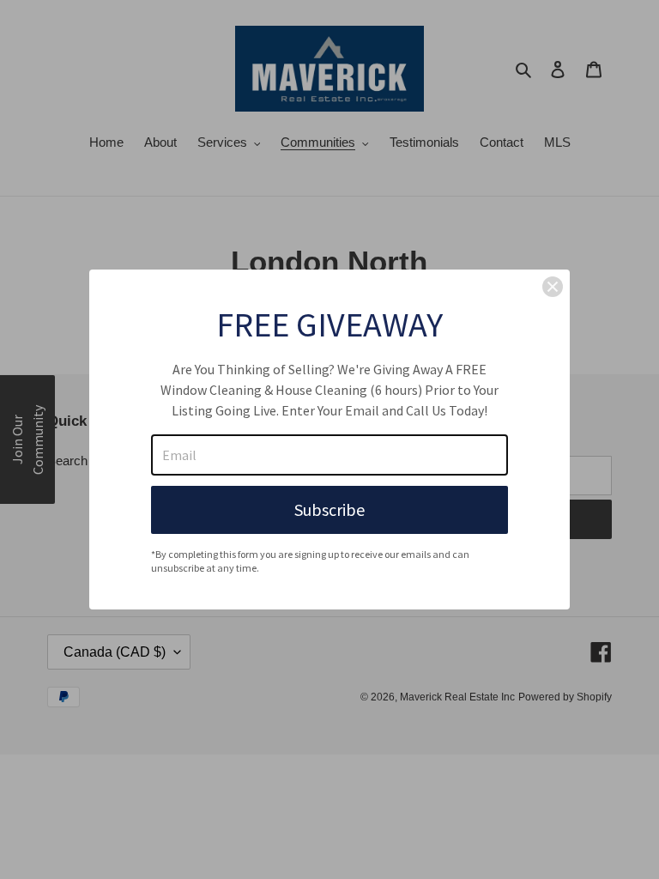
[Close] (552, 286)
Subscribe (329, 509)
